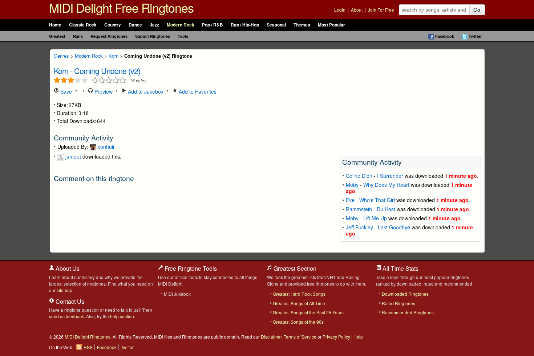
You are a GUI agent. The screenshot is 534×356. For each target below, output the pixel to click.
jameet (73, 156)
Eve (350, 200)
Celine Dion (359, 175)
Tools (183, 36)
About (357, 10)
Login (339, 10)
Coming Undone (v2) (107, 70)
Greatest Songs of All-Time (299, 303)
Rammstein (359, 209)
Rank (78, 36)
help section (122, 316)
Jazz (154, 25)
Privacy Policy (336, 337)
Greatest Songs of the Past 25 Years (308, 312)
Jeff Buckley (359, 227)
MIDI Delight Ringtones (87, 337)
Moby (352, 184)
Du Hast (386, 209)
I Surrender (390, 175)
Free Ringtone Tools (190, 268)
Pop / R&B (212, 25)
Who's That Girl (377, 200)
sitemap (64, 290)
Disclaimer (271, 337)
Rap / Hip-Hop (245, 25)
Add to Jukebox (144, 91)
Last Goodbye (394, 227)
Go (476, 10)
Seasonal (276, 25)
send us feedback (66, 316)
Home (55, 25)
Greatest (57, 36)
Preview (103, 91)
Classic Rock (83, 25)
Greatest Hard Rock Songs (299, 294)
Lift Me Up (375, 218)
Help (358, 337)
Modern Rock (180, 25)
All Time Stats (399, 268)
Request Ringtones (109, 36)
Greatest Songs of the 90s (298, 322)
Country (112, 25)
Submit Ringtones (152, 36)
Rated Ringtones (398, 303)
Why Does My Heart (386, 184)
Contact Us (69, 301)
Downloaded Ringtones (405, 294)
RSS (88, 347)
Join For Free (381, 10)
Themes (302, 25)
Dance (135, 25)
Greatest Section (294, 268)
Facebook (444, 36)
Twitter (475, 36)
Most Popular (331, 25)
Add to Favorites (197, 91)
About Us (67, 268)
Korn (113, 55)
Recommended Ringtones (408, 312)
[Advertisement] (410, 100)
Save (65, 91)
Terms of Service (300, 337)
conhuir (106, 146)
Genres (61, 55)
